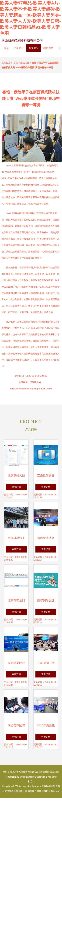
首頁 (6, 48)
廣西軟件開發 (48, 786)
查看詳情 (16, 487)
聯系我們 (48, 48)
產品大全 (33, 48)
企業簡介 (19, 48)
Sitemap (55, 791)
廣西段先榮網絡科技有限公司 (22, 40)
